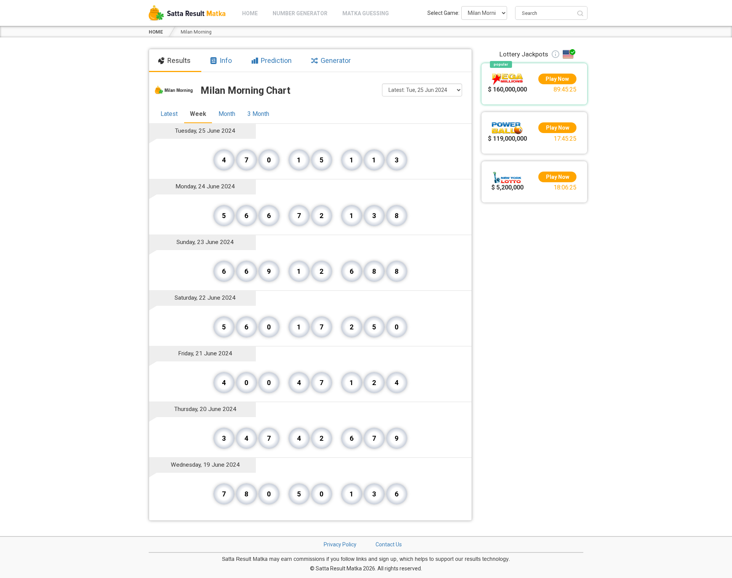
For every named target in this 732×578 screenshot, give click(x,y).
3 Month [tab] (258, 113)
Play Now (557, 79)
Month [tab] (226, 113)
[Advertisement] (535, 320)
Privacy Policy (340, 544)
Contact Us (389, 544)
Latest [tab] (169, 113)
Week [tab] (198, 113)
